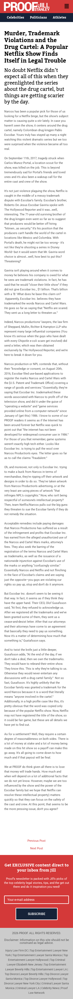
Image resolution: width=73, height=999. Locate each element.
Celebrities (15, 17)
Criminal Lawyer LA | (28, 988)
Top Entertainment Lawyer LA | (49, 969)
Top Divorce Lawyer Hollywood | (43, 978)
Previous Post (36, 840)
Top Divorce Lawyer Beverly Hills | (25, 974)
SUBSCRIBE (36, 914)
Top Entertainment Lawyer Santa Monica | (37, 955)
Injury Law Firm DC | (17, 950)
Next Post (36, 848)
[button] (62, 7)
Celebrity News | (51, 988)
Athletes (59, 17)
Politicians (38, 17)
